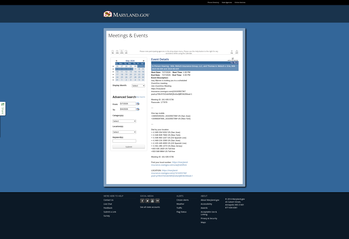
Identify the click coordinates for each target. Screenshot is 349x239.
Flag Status (181, 212)
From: (115, 104)
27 (122, 66)
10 (117, 71)
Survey (107, 215)
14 (135, 71)
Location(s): (118, 126)
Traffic (179, 208)
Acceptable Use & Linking (209, 213)
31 (117, 80)
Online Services (240, 2)
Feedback (108, 208)
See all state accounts (150, 207)
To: (114, 109)
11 (122, 71)
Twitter (147, 201)
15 (139, 71)
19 (126, 74)
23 (143, 74)
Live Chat (108, 204)
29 (131, 66)
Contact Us (108, 200)
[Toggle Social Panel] (2, 108)
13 (131, 71)
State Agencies (227, 2)
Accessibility (206, 204)
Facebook (142, 201)
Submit (129, 146)
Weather (180, 204)
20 (131, 74)
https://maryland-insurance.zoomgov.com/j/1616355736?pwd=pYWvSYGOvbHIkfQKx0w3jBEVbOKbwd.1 (172, 173)
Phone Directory (213, 2)
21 (135, 74)
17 (117, 74)
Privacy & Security (209, 218)
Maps (203, 222)
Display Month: (120, 85)
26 (117, 66)
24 (117, 77)
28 (126, 66)
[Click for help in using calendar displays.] (231, 51)
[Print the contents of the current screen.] (236, 51)
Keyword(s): (118, 137)
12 (126, 71)
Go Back (235, 63)
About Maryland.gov (210, 200)
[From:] (137, 103)
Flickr (157, 201)
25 (122, 77)
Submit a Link (110, 212)
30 (135, 66)
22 (139, 74)
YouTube (152, 201)
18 (122, 74)
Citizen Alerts (183, 200)
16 (143, 71)
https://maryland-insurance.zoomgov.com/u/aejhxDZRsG (169, 163)
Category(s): (118, 115)
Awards (204, 208)
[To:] (137, 109)
